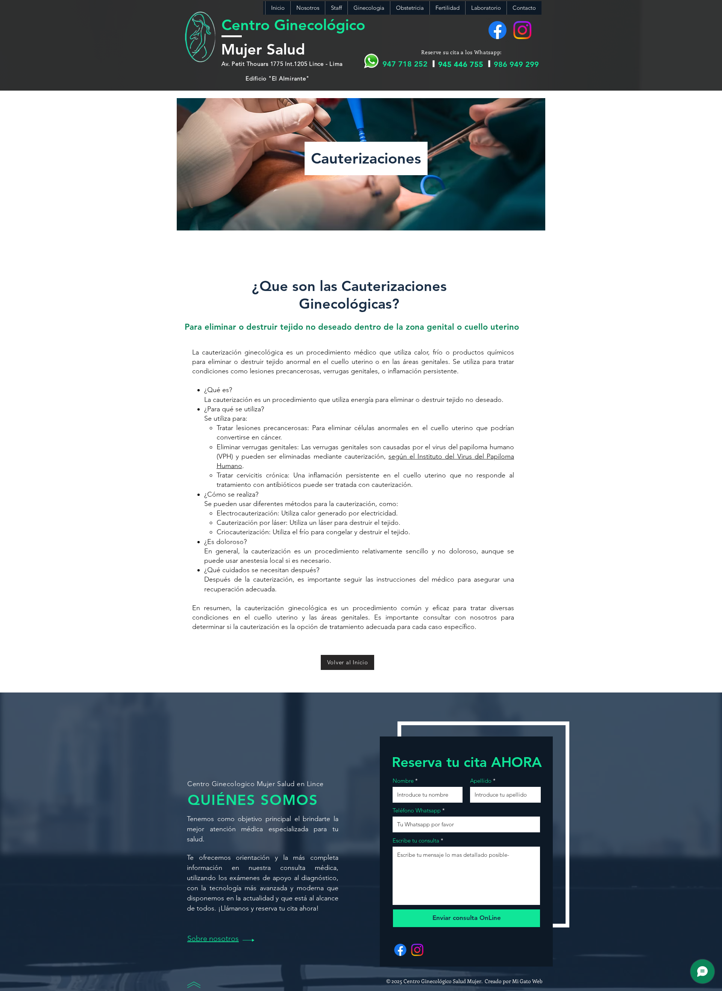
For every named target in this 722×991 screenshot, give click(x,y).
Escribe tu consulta (416, 840)
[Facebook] (497, 30)
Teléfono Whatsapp (417, 810)
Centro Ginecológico (293, 25)
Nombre (403, 780)
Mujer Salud (263, 49)
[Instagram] (522, 30)
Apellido (480, 780)
